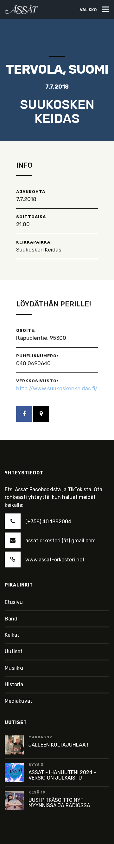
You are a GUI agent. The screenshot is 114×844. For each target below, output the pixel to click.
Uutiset (13, 651)
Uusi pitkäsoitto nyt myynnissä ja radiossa (59, 803)
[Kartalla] (41, 414)
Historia (14, 684)
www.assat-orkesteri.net (55, 560)
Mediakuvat (18, 701)
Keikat (12, 635)
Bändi (12, 619)
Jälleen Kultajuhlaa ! (58, 745)
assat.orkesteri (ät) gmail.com (60, 541)
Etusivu (14, 602)
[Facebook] (24, 414)
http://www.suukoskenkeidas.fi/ (57, 388)
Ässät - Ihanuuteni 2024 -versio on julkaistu (62, 775)
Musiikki (14, 668)
